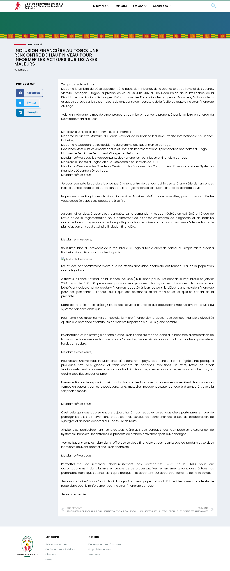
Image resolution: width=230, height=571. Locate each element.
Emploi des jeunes (99, 549)
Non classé (35, 44)
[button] (29, 93)
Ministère (99, 6)
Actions (137, 6)
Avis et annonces (56, 544)
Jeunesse (94, 554)
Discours (50, 554)
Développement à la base (104, 544)
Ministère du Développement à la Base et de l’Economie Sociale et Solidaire (44, 6)
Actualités (160, 6)
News (48, 559)
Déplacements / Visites (60, 549)
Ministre (121, 6)
